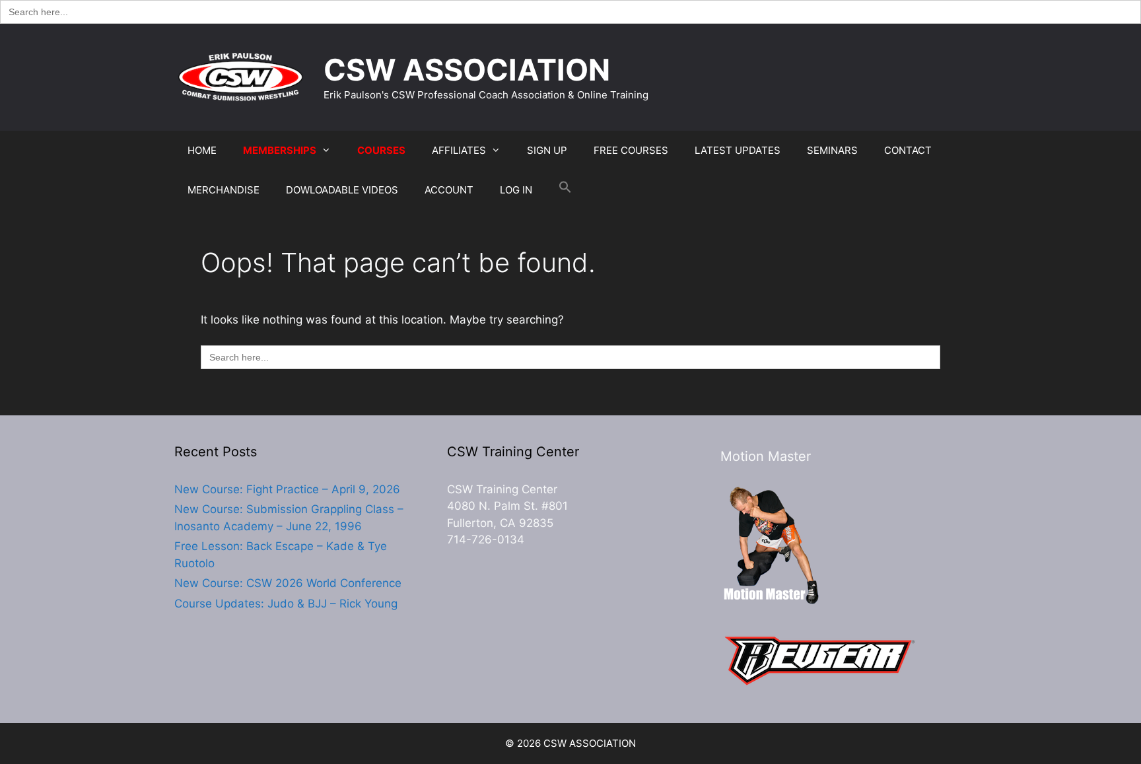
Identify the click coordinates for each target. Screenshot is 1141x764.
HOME (202, 150)
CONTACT (908, 150)
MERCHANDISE (223, 190)
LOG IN (516, 190)
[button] (565, 190)
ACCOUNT (449, 190)
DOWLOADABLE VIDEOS (342, 190)
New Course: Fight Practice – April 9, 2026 (287, 489)
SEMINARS (832, 150)
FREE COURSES (631, 150)
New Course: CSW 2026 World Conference (287, 583)
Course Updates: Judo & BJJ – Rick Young (286, 603)
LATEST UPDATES (737, 150)
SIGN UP (547, 150)
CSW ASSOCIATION (467, 70)
